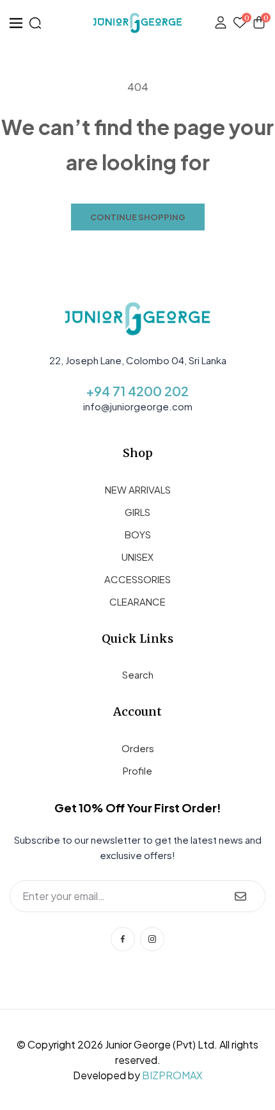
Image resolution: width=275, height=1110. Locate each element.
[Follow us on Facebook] (123, 939)
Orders (138, 748)
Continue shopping (137, 217)
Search (137, 674)
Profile (137, 770)
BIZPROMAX (172, 1075)
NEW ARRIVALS (138, 489)
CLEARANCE (137, 601)
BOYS (138, 534)
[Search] (35, 23)
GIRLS (137, 512)
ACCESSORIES (137, 579)
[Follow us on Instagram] (152, 939)
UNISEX (137, 557)
